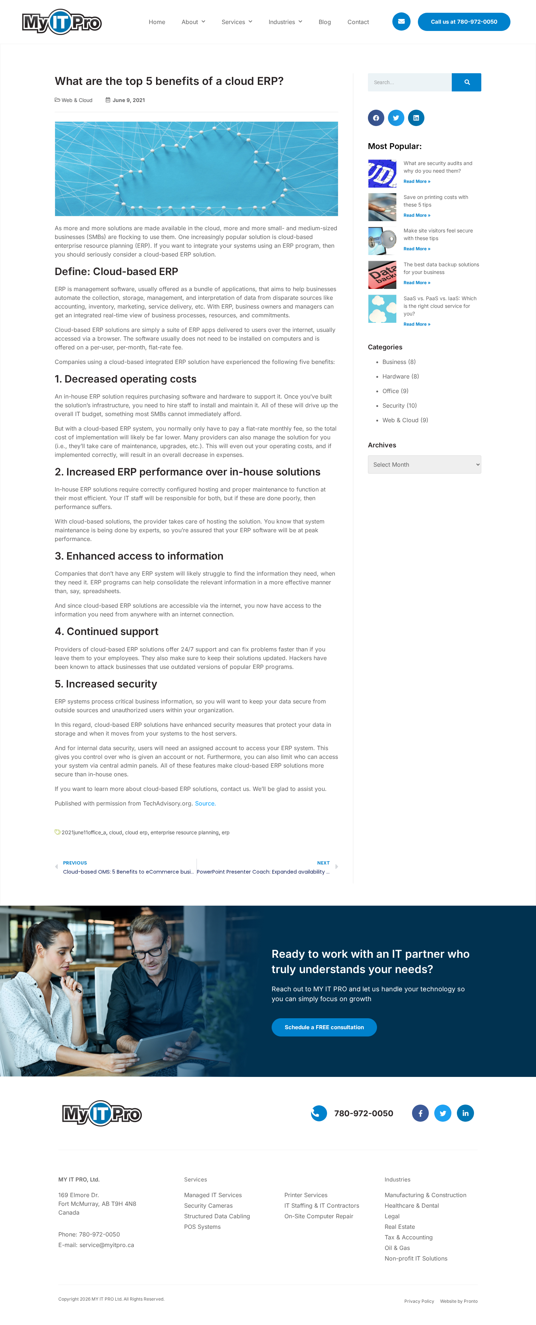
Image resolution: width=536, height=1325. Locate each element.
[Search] (466, 82)
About (190, 22)
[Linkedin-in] (465, 1113)
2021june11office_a (84, 832)
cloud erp (136, 832)
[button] (376, 118)
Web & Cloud (77, 100)
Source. (205, 803)
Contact (358, 22)
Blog (325, 22)
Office (390, 391)
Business (394, 361)
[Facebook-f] (420, 1113)
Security (393, 405)
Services (233, 22)
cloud (115, 832)
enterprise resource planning (185, 832)
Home (157, 22)
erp (226, 832)
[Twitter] (442, 1113)
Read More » (417, 181)
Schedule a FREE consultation (324, 1027)
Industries (282, 22)
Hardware (395, 376)
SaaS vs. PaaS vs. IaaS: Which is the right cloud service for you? (440, 306)
